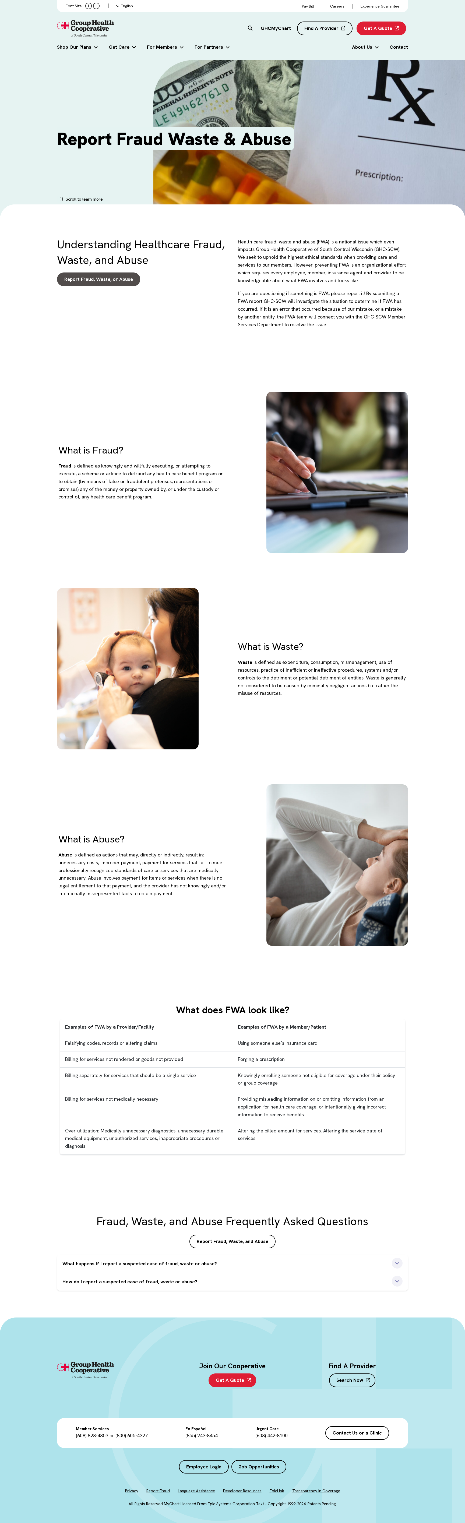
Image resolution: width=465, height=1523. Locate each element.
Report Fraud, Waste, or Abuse (98, 279)
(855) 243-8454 (201, 1435)
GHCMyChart (276, 28)
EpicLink (277, 1491)
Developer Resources (242, 1491)
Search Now (349, 1380)
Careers (337, 6)
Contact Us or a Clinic (357, 1433)
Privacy (131, 1491)
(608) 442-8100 (271, 1435)
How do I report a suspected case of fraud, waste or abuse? (129, 1281)
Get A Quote (378, 28)
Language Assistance (196, 1491)
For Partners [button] (209, 47)
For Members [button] (162, 47)
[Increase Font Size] (88, 6)
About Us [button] (362, 47)
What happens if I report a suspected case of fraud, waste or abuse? (139, 1263)
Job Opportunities (259, 1467)
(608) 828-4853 (92, 1435)
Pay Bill (308, 6)
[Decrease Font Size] (96, 6)
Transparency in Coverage (316, 1491)
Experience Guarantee (380, 6)
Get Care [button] (119, 47)
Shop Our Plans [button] (74, 47)
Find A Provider (321, 28)
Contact (399, 47)
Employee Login (203, 1467)
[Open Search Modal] (250, 28)
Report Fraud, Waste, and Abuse (232, 1241)
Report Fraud (158, 1491)
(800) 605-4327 (131, 1435)
